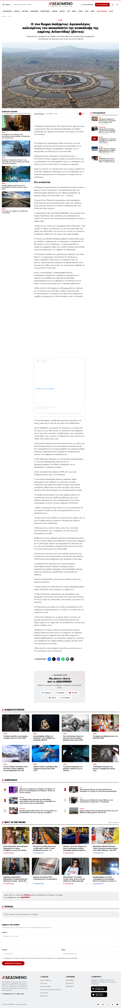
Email (63, 949)
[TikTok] (107, 1004)
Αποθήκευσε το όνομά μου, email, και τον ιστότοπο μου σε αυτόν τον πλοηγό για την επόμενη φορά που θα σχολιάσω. (40, 958)
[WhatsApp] (63, 659)
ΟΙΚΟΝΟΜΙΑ (34, 11)
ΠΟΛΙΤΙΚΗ (25, 11)
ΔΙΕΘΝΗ (54, 11)
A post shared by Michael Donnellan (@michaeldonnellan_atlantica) (59, 413)
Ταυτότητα (43, 983)
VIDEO (80, 11)
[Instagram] (103, 1004)
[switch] (113, 5)
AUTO (111, 11)
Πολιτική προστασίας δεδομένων (50, 989)
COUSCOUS (69, 983)
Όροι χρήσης (44, 992)
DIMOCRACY (70, 986)
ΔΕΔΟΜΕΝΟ (25, 897)
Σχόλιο (5, 932)
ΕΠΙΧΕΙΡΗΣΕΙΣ (45, 11)
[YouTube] (117, 1004)
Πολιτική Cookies (45, 986)
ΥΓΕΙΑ (87, 11)
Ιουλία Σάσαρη (39, 114)
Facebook (47, 693)
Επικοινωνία (44, 996)
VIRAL (93, 11)
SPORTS (62, 11)
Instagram (61, 693)
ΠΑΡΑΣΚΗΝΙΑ (7, 11)
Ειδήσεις (27, 895)
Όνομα (5, 949)
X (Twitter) (66, 697)
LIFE (68, 11)
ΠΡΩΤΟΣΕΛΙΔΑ (102, 11)
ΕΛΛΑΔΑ (17, 11)
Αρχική (4, 16)
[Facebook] (49, 659)
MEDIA (74, 11)
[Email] (67, 659)
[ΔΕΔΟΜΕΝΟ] (14, 977)
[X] (112, 1004)
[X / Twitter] (54, 659)
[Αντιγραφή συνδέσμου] (72, 659)
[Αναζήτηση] (117, 5)
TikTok (53, 697)
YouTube (74, 693)
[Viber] (58, 659)
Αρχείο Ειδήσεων (45, 980)
